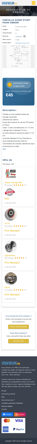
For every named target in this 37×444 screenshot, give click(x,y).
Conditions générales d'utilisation (12, 403)
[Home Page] (10, 3)
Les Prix (4, 409)
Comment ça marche (8, 394)
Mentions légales (7, 406)
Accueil (4, 391)
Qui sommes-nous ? (8, 400)
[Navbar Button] (33, 3)
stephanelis (18, 36)
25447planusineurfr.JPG (22, 43)
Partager (9, 414)
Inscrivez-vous (18, 341)
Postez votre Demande (18, 327)
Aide (3, 397)
